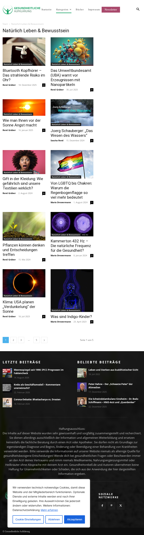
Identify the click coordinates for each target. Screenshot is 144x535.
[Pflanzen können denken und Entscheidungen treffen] (24, 226)
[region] (49, 503)
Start (5, 24)
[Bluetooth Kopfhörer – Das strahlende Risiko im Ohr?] (24, 51)
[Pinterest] (111, 505)
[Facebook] (102, 505)
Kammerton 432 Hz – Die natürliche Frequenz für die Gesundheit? (71, 246)
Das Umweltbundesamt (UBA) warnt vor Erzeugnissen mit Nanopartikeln (71, 77)
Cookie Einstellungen (28, 519)
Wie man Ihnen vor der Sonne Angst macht (22, 122)
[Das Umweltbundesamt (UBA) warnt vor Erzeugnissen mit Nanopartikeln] (72, 51)
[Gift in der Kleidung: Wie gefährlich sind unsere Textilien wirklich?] (24, 162)
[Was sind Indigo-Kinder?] (72, 290)
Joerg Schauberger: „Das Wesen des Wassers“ (72, 133)
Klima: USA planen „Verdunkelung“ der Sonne (19, 307)
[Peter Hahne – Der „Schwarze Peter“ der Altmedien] (82, 387)
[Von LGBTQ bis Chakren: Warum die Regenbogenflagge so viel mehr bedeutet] (72, 164)
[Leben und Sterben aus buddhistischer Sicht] (82, 373)
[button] (128, 9)
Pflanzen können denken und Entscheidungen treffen (24, 250)
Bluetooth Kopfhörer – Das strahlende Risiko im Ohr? (24, 75)
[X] (120, 505)
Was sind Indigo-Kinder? (71, 316)
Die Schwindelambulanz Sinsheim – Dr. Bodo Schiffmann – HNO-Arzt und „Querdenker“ (113, 400)
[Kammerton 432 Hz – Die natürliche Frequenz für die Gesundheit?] (72, 224)
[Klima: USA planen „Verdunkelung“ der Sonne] (24, 283)
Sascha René (57, 140)
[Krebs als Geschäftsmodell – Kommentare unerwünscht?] (7, 387)
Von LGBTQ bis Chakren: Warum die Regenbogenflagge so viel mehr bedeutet (71, 190)
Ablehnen (54, 519)
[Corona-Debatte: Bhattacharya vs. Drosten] (7, 402)
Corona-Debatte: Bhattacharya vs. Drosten (37, 399)
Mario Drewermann (61, 202)
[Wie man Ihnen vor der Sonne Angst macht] (24, 107)
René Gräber (9, 84)
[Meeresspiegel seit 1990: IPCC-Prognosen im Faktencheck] (7, 373)
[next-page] (44, 340)
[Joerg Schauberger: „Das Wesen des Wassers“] (72, 112)
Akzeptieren (74, 519)
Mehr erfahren (49, 510)
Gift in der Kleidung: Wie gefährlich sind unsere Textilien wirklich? (23, 183)
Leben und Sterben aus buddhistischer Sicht (113, 369)
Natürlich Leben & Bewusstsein (18, 64)
